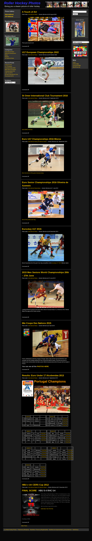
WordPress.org (76, 67)
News (6, 55)
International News (9, 51)
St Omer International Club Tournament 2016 (11, 75)
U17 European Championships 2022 (10, 67)
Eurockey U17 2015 (31, 229)
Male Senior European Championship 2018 (10, 70)
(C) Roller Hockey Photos (10, 529)
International (9, 14)
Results (7, 56)
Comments (77, 65)
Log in (74, 62)
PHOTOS (65, 418)
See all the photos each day (28, 219)
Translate (84, 44)
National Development (10, 53)
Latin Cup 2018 (8, 72)
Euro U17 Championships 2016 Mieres (41, 139)
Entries (76, 64)
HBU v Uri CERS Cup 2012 (35, 485)
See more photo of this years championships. (33, 173)
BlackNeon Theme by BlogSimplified (39, 529)
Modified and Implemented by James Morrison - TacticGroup (63, 529)
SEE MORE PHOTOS (27, 129)
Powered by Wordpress (23, 529)
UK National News (9, 58)
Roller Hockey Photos (22, 3)
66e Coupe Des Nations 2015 (36, 323)
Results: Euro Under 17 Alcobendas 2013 (43, 375)
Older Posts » (24, 525)
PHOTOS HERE (43, 366)
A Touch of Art (8, 64)
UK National (9, 16)
